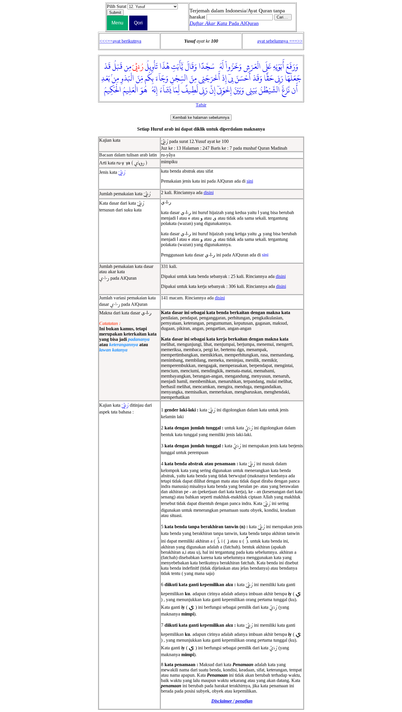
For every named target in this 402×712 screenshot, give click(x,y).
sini (250, 181)
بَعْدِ (105, 78)
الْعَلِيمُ (130, 90)
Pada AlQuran (224, 23)
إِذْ (224, 78)
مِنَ (193, 78)
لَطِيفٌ (189, 90)
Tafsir (201, 104)
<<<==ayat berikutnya (120, 41)
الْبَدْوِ (127, 78)
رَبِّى (279, 78)
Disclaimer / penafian (232, 700)
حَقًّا (269, 78)
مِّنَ (139, 78)
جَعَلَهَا (293, 78)
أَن (294, 90)
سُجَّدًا (207, 67)
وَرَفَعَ (292, 67)
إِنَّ (212, 90)
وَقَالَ (191, 67)
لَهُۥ (220, 67)
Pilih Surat (116, 6)
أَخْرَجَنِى (209, 78)
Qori (138, 22)
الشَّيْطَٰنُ (269, 90)
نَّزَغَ (286, 90)
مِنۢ (115, 78)
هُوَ (143, 90)
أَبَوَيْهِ (278, 67)
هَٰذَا (165, 67)
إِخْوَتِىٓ (224, 90)
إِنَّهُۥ (153, 90)
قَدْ (107, 67)
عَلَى (267, 67)
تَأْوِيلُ (151, 67)
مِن (127, 67)
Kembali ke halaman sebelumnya (201, 117)
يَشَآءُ (165, 90)
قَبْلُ (117, 67)
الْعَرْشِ (252, 67)
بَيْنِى (251, 90)
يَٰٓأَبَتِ (177, 67)
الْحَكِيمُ (112, 90)
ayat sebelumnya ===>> (280, 41)
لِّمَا (176, 90)
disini (209, 192)
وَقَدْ (257, 78)
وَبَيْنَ (239, 90)
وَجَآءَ (161, 78)
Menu (117, 22)
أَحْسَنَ (243, 78)
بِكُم (149, 78)
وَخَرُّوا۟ (233, 67)
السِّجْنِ (179, 78)
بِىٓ (230, 78)
